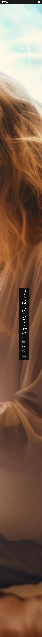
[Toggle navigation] (39, 2)
